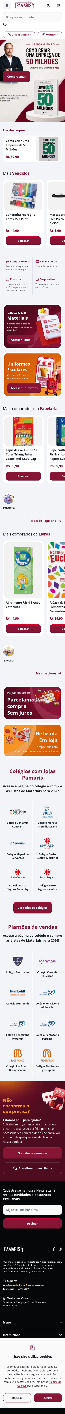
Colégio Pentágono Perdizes (47, 1036)
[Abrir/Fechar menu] (7, 5)
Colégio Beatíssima (17, 972)
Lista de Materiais (21, 34)
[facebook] (54, 1249)
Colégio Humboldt (17, 1003)
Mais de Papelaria (43, 521)
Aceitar (48, 1398)
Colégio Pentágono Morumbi (17, 1036)
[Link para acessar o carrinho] (58, 5)
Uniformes (51, 34)
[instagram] (60, 1249)
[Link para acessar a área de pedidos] (49, 5)
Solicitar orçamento (32, 1153)
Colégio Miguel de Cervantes (18, 856)
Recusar (17, 1398)
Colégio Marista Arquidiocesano (47, 824)
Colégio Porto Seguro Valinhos (47, 887)
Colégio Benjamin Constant (18, 824)
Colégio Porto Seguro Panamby (17, 887)
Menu (7, 1322)
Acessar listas (20, 340)
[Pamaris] (13, 1249)
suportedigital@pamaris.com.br (27, 1284)
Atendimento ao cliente (35, 1168)
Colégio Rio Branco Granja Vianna (17, 1068)
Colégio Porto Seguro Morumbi (47, 856)
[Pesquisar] (5, 24)
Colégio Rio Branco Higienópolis (47, 1068)
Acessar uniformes (24, 388)
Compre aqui (16, 77)
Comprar (23, 240)
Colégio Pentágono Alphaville (47, 1005)
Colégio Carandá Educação (47, 974)
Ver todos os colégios (32, 908)
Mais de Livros (46, 673)
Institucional (12, 1335)
